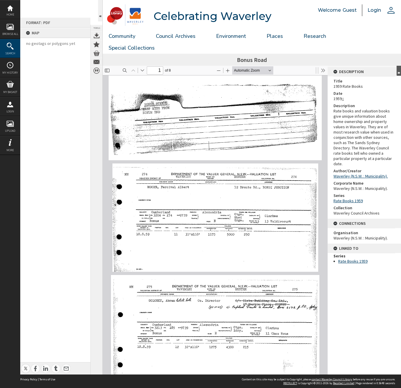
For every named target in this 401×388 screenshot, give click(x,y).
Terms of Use (47, 379)
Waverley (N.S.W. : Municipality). (360, 176)
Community (122, 36)
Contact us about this (96, 62)
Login (10, 111)
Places (275, 36)
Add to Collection (96, 44)
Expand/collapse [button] (399, 71)
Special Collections (132, 48)
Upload (10, 131)
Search (10, 53)
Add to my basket (96, 53)
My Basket (10, 92)
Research (315, 36)
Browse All (10, 34)
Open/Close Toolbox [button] (100, 10)
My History (10, 73)
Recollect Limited (343, 383)
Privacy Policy (28, 379)
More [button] (10, 150)
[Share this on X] (25, 365)
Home (10, 14)
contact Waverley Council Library (331, 379)
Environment (231, 36)
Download (96, 35)
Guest (350, 10)
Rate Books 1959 (348, 200)
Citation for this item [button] (96, 70)
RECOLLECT (290, 383)
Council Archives (176, 36)
